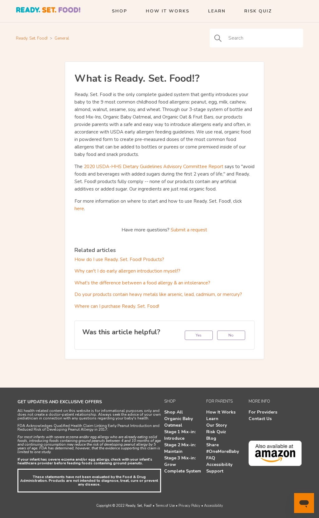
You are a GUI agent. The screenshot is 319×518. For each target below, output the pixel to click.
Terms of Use (165, 505)
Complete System (182, 471)
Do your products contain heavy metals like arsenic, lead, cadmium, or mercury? (158, 294)
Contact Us (260, 419)
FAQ (210, 458)
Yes (199, 335)
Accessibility (219, 464)
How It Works (167, 11)
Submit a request (189, 230)
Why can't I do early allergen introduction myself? (127, 271)
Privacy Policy (189, 505)
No (231, 335)
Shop (119, 11)
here (79, 209)
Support (214, 471)
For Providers (263, 412)
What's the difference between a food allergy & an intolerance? (142, 283)
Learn (217, 11)
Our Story (216, 425)
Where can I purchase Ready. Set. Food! (116, 306)
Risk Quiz (258, 11)
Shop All (173, 412)
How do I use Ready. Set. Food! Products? (119, 259)
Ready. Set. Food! (32, 38)
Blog (211, 438)
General (62, 38)
